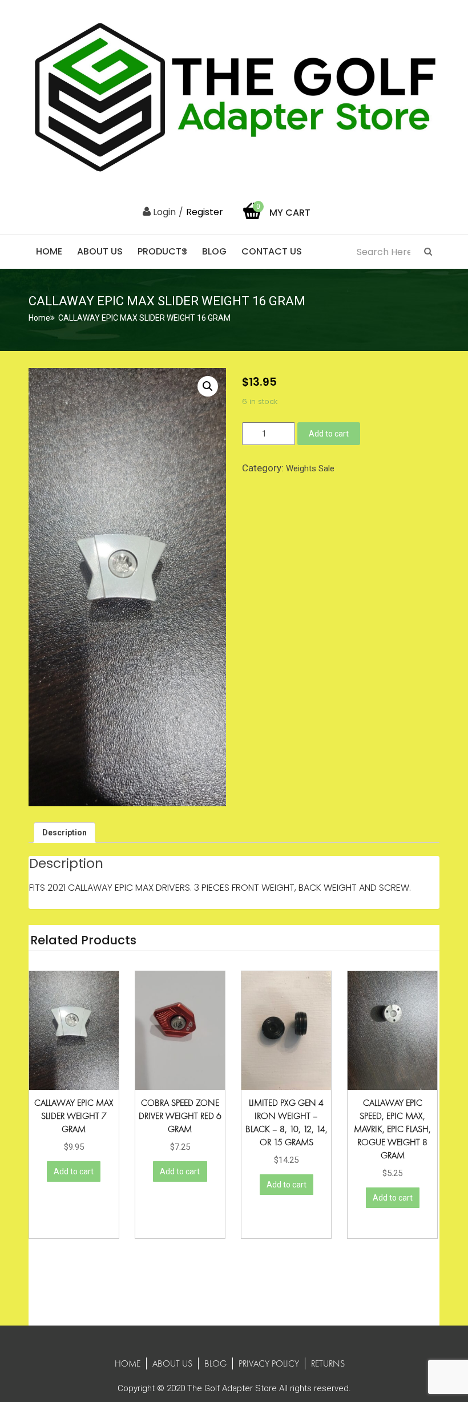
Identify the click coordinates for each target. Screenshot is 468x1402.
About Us (100, 251)
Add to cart (329, 433)
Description (64, 832)
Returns (328, 1363)
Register (204, 212)
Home (49, 251)
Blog (214, 251)
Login (163, 212)
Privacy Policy (269, 1363)
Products (162, 251)
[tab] (64, 832)
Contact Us (271, 251)
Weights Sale (310, 468)
